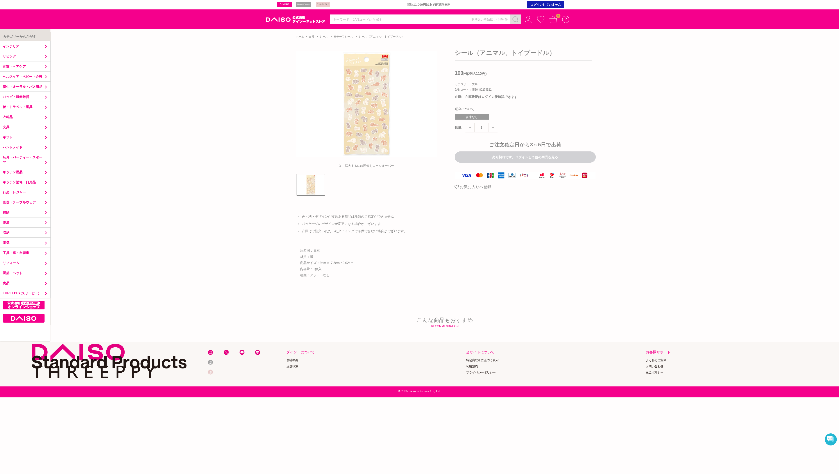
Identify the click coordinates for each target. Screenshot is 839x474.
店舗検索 (292, 366)
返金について (464, 109)
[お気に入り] (541, 19)
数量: (458, 127)
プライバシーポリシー (481, 372)
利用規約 (472, 366)
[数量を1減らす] (469, 127)
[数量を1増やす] (493, 127)
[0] (553, 19)
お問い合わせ (655, 366)
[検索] (515, 19)
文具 (311, 36)
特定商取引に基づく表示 (482, 360)
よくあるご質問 (656, 360)
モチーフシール (343, 36)
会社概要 (292, 360)
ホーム (300, 36)
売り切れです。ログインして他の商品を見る (525, 157)
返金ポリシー (655, 372)
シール (324, 36)
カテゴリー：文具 (466, 84)
